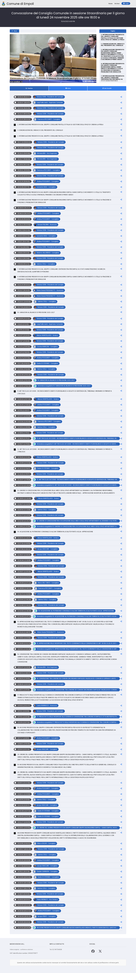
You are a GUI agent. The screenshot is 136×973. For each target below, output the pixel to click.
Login (127, 3)
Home (111, 3)
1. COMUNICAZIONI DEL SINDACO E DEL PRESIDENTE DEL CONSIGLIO (112, 45)
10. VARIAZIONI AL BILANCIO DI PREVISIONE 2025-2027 (36, 312)
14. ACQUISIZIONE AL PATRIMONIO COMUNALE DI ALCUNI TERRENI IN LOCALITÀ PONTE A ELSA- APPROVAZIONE (55, 532)
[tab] (29, 88)
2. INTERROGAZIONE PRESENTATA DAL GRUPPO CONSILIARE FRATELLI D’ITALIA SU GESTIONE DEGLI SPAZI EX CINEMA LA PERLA (112, 37)
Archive (116, 3)
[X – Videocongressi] (100, 951)
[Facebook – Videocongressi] (93, 951)
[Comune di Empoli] (3, 3)
